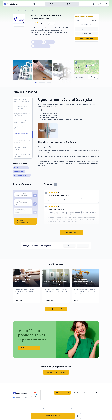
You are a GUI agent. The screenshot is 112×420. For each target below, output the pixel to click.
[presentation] (17, 71)
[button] (35, 82)
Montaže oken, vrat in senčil (22, 175)
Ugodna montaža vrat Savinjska (21, 135)
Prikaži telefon (87, 29)
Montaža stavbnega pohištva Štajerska (20, 121)
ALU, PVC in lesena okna (21, 168)
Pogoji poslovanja (44, 408)
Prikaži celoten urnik (86, 24)
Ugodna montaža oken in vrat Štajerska (22, 114)
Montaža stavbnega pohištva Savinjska (20, 148)
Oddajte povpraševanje (86, 38)
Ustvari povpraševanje (29, 348)
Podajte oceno (71, 232)
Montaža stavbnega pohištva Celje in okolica (21, 100)
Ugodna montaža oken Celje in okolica (21, 107)
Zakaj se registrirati (62, 392)
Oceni (52, 23)
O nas (85, 392)
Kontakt (95, 392)
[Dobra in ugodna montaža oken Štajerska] (22, 70)
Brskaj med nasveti (55, 309)
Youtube (26, 397)
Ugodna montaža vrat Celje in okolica (22, 141)
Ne (84, 245)
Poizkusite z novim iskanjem (56, 372)
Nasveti (76, 392)
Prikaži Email (87, 33)
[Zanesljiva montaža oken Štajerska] (42, 70)
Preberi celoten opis (36, 37)
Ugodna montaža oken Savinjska (21, 128)
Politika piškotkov (55, 408)
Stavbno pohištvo (19, 171)
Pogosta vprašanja (67, 408)
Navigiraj (94, 77)
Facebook (18, 397)
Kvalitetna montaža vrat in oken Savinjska (22, 155)
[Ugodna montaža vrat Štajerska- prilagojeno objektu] (62, 70)
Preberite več (19, 300)
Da (70, 245)
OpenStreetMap (89, 72)
